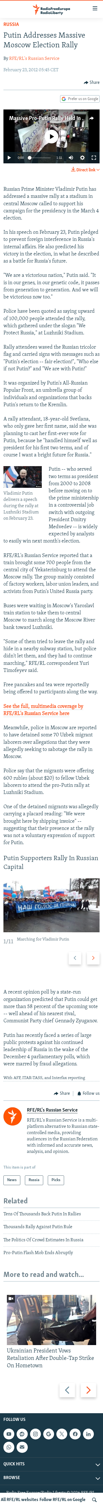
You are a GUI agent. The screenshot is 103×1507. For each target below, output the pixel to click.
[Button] (92, 82)
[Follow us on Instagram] (35, 1434)
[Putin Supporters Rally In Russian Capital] (51, 905)
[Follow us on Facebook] (75, 1434)
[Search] (94, 1500)
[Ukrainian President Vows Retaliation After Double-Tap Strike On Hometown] (51, 1320)
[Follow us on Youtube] (8, 1434)
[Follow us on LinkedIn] (88, 1434)
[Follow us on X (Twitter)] (61, 1434)
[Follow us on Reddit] (22, 1434)
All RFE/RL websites (19, 1500)
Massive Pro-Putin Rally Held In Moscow (55, 118)
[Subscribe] (22, 1447)
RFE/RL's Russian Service (34, 58)
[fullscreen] (94, 157)
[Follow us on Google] (48, 1434)
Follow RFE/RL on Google (62, 1500)
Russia (11, 24)
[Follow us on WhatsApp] (8, 1447)
